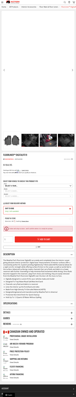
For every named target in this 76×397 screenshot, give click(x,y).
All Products (13, 7)
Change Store (25, 221)
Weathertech (9, 159)
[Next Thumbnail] (72, 140)
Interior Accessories (28, 7)
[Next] (72, 70)
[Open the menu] (2, 2)
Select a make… (11, 191)
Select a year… (11, 186)
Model (6, 194)
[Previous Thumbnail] (4, 140)
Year (5, 184)
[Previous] (4, 70)
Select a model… (12, 196)
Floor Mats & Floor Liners (48, 7)
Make (5, 189)
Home (4, 7)
